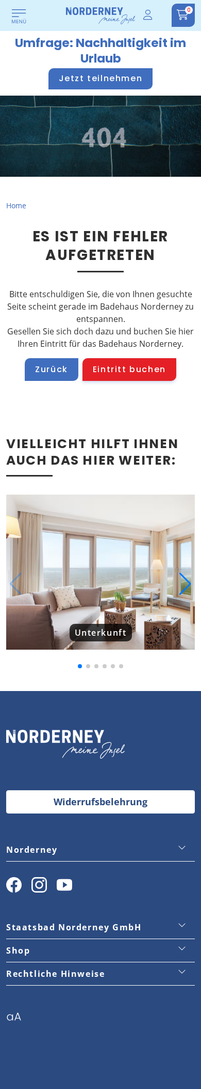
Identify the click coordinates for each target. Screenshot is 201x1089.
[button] (16, 584)
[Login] (148, 15)
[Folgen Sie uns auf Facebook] (14, 885)
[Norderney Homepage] (100, 15)
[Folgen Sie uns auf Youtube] (64, 885)
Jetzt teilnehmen (101, 78)
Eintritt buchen (129, 369)
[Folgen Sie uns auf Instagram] (39, 885)
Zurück (51, 369)
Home (16, 205)
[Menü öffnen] (19, 17)
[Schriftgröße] (17, 1019)
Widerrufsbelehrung (100, 801)
